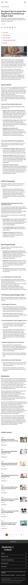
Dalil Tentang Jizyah (6, 35)
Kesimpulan (5, 42)
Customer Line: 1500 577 (20, 575)
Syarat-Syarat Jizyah (6, 37)
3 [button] (11, 534)
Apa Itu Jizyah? (5, 32)
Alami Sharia (15, 87)
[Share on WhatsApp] (12, 27)
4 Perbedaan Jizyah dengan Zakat (9, 40)
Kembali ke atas (13, 541)
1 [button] (6, 534)
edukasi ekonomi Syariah (10, 421)
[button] (4, 535)
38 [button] (21, 534)
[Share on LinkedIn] (7, 27)
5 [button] (16, 534)
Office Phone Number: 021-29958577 (8, 575)
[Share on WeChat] (5, 27)
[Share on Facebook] (10, 27)
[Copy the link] (15, 27)
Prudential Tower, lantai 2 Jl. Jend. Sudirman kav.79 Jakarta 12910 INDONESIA (13, 572)
